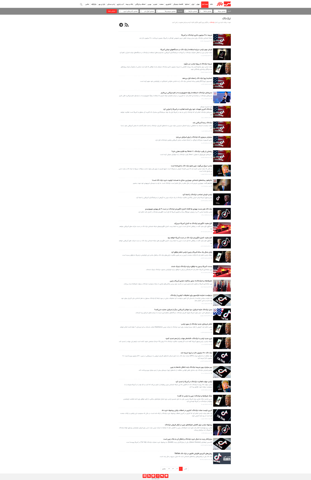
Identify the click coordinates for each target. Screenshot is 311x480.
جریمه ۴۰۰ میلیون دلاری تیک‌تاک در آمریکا (196, 35)
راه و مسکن (111, 4)
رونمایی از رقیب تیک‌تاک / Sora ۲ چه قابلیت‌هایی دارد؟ (192, 151)
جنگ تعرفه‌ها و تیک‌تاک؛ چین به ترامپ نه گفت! (194, 396)
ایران (192, 4)
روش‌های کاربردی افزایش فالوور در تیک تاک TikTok (193, 453)
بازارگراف (93, 4)
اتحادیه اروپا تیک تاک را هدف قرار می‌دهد (197, 78)
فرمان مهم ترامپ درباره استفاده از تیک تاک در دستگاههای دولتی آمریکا (186, 49)
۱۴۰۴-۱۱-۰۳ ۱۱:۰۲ (206, 131)
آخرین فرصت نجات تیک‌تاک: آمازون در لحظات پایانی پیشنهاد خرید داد (187, 410)
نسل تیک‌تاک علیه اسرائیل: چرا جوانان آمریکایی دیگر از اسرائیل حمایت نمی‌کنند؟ (183, 309)
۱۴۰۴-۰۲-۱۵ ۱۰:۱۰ (205, 345)
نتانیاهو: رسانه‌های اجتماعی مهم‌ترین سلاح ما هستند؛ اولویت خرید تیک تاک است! (182, 180)
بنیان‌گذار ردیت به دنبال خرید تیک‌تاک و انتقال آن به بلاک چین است (187, 439)
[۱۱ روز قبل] (222, 54)
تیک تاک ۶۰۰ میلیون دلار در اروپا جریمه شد (196, 353)
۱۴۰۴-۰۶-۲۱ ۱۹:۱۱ (206, 304)
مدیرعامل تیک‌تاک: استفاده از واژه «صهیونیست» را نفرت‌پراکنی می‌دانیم (186, 93)
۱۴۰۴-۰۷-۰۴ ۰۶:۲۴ (205, 201)
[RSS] (126, 25)
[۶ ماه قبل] (222, 83)
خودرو (155, 4)
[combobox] (220, 11)
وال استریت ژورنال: (206, 107)
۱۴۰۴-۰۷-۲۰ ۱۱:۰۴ (205, 143)
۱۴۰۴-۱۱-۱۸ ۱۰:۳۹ (205, 84)
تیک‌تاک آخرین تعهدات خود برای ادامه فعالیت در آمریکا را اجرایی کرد (187, 109)
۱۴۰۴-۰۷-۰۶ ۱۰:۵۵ (205, 174)
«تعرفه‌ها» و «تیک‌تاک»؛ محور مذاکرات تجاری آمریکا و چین (191, 281)
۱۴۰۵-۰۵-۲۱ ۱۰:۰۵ (205, 56)
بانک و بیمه (129, 4)
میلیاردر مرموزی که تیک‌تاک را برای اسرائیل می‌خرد (194, 137)
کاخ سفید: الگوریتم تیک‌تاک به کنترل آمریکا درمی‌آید (193, 223)
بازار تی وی (102, 4)
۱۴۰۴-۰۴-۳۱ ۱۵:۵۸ (205, 316)
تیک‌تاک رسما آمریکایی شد (202, 122)
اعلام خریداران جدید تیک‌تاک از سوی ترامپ (196, 324)
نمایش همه (111, 11)
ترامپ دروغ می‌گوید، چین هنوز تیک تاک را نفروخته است (191, 166)
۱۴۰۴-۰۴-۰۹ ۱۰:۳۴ (205, 333)
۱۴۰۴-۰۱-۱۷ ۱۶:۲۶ (205, 390)
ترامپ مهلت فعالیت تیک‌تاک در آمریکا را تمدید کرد (194, 381)
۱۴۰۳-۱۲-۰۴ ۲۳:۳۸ (205, 460)
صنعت (161, 4)
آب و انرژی (120, 4)
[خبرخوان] (148, 476)
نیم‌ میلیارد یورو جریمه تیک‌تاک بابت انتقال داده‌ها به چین (191, 367)
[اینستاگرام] (157, 476)
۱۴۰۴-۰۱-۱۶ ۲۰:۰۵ (205, 404)
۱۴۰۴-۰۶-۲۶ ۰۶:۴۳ (205, 258)
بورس (149, 4)
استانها (187, 4)
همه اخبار (205, 4)
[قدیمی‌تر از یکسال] (222, 314)
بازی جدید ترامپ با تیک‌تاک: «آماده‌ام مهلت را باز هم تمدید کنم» (189, 338)
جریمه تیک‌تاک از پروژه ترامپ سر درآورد (198, 64)
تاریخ (229, 11)
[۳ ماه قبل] (222, 69)
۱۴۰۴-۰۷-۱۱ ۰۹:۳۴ (205, 158)
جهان (198, 4)
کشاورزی (168, 4)
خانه (211, 4)
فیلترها (180, 11)
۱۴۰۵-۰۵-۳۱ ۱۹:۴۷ (205, 41)
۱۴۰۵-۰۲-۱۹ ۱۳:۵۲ (205, 72)
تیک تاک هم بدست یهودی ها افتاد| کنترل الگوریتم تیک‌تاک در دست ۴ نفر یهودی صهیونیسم (178, 209)
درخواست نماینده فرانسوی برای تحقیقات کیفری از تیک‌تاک (191, 295)
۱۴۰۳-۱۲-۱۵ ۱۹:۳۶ (205, 445)
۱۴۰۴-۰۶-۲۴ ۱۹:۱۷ (205, 273)
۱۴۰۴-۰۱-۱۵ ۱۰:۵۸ (205, 419)
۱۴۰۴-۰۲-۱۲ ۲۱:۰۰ (205, 373)
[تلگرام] (153, 476)
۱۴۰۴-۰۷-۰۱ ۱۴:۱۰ (205, 215)
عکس (87, 4)
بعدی (164, 469)
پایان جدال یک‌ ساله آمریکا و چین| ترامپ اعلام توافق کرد (191, 252)
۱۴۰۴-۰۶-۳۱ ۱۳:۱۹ (205, 232)
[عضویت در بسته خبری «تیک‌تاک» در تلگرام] (121, 25)
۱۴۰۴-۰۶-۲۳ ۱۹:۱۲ (205, 287)
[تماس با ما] (162, 476)
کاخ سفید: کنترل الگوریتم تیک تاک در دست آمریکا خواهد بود (190, 238)
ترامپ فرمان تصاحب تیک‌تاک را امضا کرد (197, 194)
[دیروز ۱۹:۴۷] (222, 40)
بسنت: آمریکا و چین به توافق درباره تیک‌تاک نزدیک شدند (191, 266)
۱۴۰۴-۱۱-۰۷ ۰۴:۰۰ (205, 99)
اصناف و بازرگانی (140, 4)
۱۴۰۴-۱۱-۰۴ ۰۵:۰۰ (205, 118)
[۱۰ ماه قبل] (222, 142)
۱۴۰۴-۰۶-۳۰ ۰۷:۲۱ (205, 246)
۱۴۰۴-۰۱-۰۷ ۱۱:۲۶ (205, 433)
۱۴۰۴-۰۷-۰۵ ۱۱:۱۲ (205, 186)
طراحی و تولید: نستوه (155, 478)
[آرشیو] (144, 476)
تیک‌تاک (226, 18)
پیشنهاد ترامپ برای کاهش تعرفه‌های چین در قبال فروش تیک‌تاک (188, 425)
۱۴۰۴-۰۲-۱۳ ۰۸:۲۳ (205, 361)
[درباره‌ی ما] (166, 476)
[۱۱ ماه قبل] (222, 228)
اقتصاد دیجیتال (178, 4)
